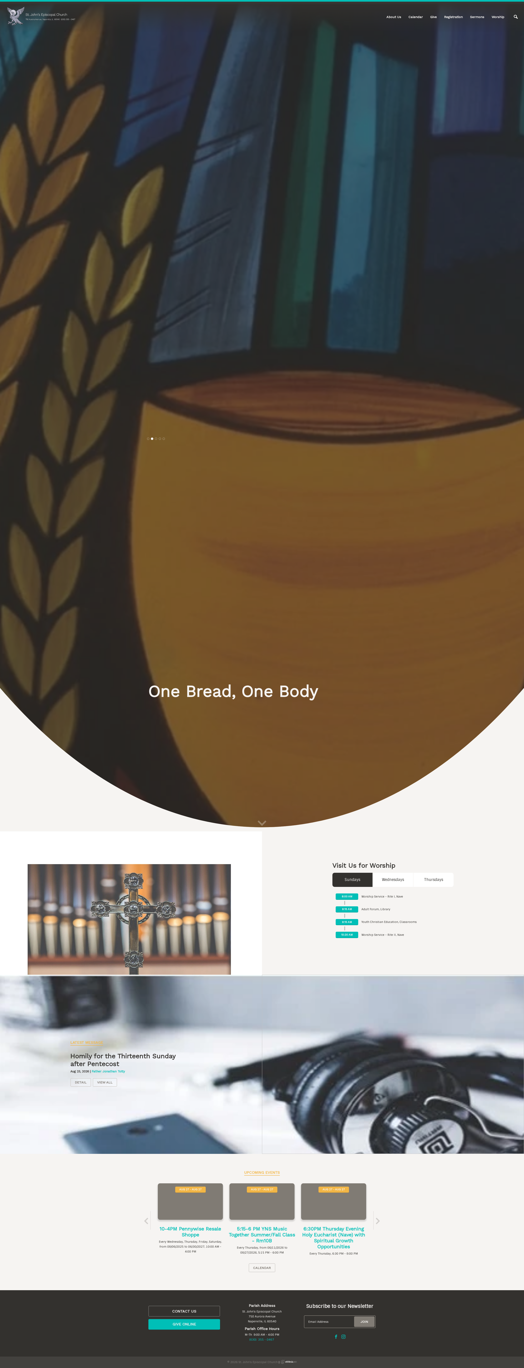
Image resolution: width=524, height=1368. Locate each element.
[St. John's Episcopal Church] (41, 16)
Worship (498, 17)
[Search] (516, 17)
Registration (453, 17)
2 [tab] (152, 707)
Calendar (416, 17)
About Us (393, 17)
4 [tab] (160, 707)
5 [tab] (164, 707)
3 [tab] (156, 707)
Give (433, 17)
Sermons (477, 17)
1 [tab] (148, 707)
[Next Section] (262, 1360)
